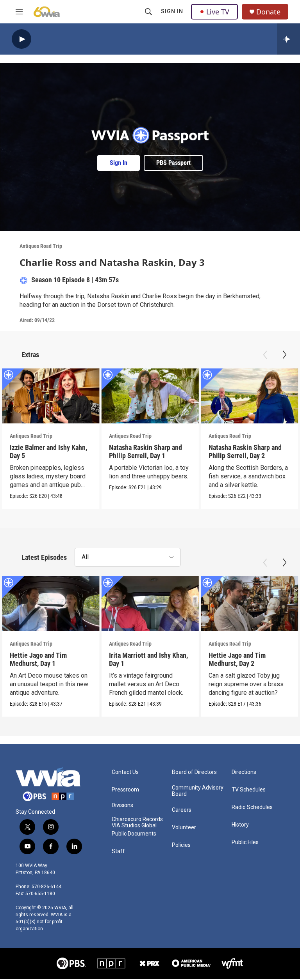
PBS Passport (173, 162)
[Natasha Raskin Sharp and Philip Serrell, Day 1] (149, 395)
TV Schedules (249, 790)
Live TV (217, 11)
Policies (181, 845)
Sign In (172, 11)
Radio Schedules (252, 807)
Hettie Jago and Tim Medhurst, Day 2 (237, 659)
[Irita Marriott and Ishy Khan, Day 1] (149, 603)
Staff (118, 851)
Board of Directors (194, 772)
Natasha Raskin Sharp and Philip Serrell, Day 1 (145, 451)
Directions (244, 772)
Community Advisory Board (197, 791)
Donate (268, 12)
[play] (21, 39)
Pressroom (125, 790)
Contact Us (125, 772)
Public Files (245, 842)
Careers (181, 810)
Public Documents (134, 834)
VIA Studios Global (134, 826)
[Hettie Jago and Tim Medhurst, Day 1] (50, 603)
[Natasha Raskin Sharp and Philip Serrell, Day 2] (249, 395)
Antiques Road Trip (41, 246)
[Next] (284, 355)
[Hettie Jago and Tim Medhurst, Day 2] (249, 603)
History (240, 825)
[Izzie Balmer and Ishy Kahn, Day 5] (50, 395)
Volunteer (184, 827)
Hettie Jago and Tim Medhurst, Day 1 (38, 659)
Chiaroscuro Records (137, 819)
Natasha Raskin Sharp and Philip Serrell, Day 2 (245, 451)
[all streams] (288, 39)
